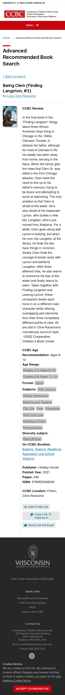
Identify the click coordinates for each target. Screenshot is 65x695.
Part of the (32, 579)
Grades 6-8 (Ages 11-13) (40, 376)
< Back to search (14, 76)
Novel (40, 382)
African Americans (35, 395)
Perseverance (32, 427)
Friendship (52, 408)
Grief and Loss (33, 414)
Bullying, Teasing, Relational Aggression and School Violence (41, 454)
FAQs (33, 607)
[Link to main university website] (32, 568)
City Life (28, 408)
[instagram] (32, 656)
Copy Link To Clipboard (43, 515)
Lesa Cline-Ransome (21, 96)
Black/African (32, 438)
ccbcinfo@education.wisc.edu (36, 644)
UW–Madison (24, 3)
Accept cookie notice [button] (32, 689)
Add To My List (38, 507)
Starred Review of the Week (32, 598)
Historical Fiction (34, 421)
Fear (40, 408)
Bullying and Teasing (37, 402)
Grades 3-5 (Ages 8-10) (39, 370)
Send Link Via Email (41, 525)
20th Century (47, 389)
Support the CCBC (32, 611)
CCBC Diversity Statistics (32, 602)
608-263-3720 (36, 648)
